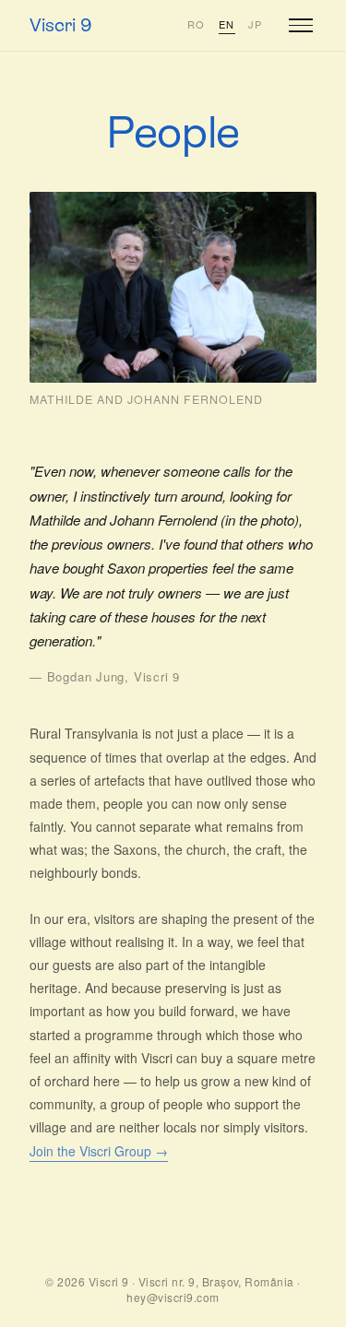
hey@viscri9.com (172, 1297)
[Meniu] (300, 25)
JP (255, 24)
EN (227, 24)
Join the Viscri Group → (99, 1151)
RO (196, 24)
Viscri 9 (61, 25)
